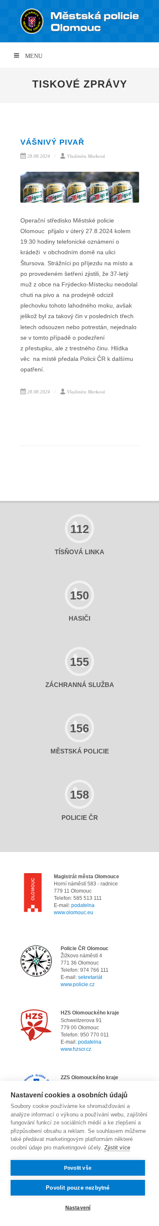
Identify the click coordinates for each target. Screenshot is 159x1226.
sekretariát (90, 977)
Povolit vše (78, 1168)
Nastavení (78, 1208)
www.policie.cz (78, 984)
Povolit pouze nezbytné (77, 1188)
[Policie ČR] (36, 961)
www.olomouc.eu (73, 912)
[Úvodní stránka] (79, 21)
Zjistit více (117, 1147)
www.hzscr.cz (76, 1049)
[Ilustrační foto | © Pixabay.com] (79, 187)
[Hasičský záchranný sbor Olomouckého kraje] (36, 1025)
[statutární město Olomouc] (32, 894)
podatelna (83, 905)
